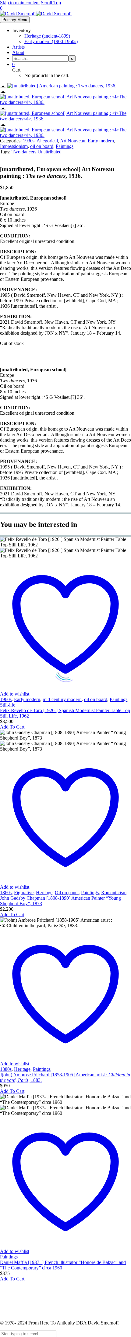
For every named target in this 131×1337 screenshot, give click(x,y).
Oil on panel (67, 892)
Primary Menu (14, 19)
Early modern (101, 140)
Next (5, 359)
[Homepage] (36, 13)
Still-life (7, 704)
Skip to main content (20, 2)
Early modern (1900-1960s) (51, 41)
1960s (6, 699)
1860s (6, 892)
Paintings (64, 146)
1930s (28, 140)
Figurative (24, 892)
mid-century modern (62, 699)
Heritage (44, 892)
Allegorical (47, 140)
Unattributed (49, 151)
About (18, 52)
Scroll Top (51, 2)
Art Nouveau (72, 140)
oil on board (41, 146)
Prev (5, 353)
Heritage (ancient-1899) (47, 36)
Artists (18, 47)
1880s (6, 1069)
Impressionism (14, 146)
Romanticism (113, 892)
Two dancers (24, 151)
